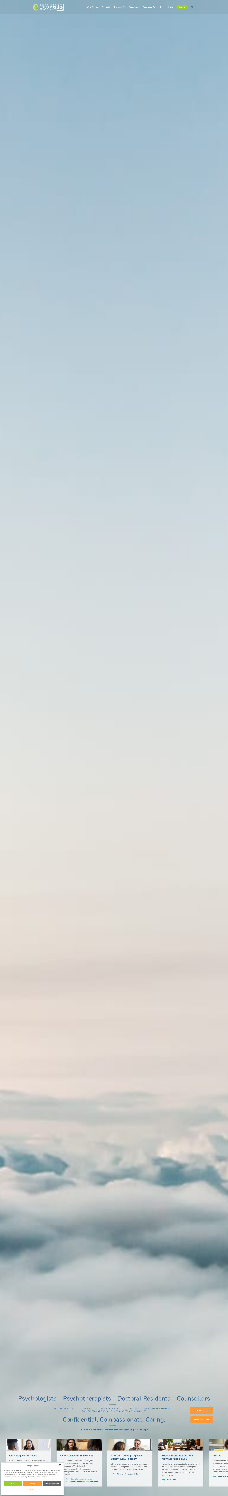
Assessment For (149, 7)
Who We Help (93, 7)
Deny (32, 1483)
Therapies (106, 7)
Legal (31, 1489)
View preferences (52, 1483)
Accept (13, 1483)
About (161, 7)
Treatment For (119, 7)
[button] (60, 1465)
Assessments (134, 7)
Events (170, 7)
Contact (181, 7)
